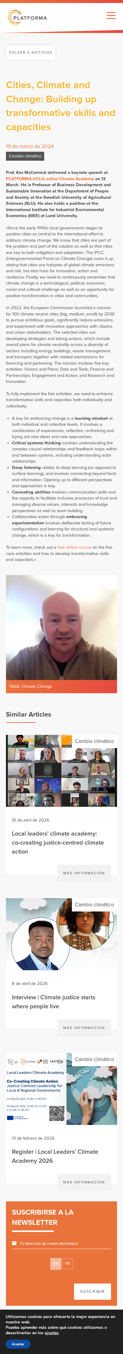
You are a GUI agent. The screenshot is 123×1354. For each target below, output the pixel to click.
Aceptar (18, 1344)
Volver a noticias (31, 52)
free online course (74, 547)
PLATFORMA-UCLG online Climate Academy (50, 178)
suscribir (92, 1292)
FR (67, 1263)
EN (56, 1263)
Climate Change (36, 686)
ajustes (52, 1333)
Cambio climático (25, 156)
